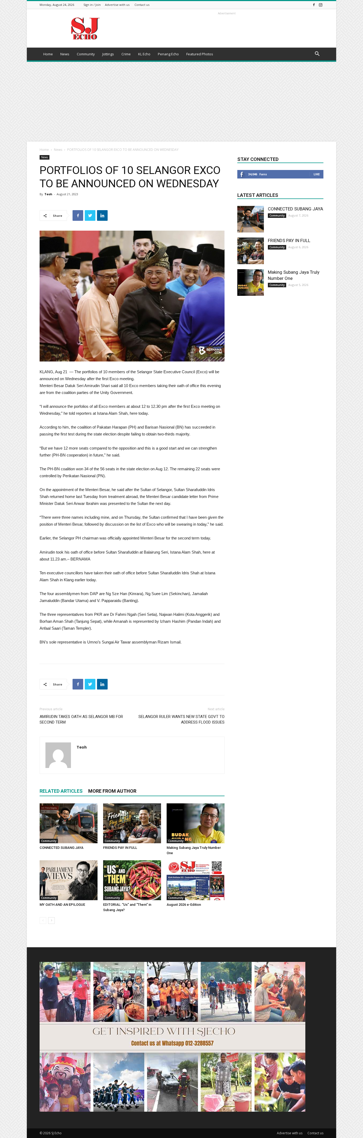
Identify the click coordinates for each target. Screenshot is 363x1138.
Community (86, 54)
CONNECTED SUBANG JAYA (61, 848)
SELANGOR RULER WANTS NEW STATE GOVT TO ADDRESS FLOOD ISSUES (181, 719)
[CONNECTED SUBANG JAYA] (69, 823)
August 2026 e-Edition (184, 905)
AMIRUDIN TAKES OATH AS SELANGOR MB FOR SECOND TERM (81, 719)
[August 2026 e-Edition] (196, 880)
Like (317, 174)
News (64, 54)
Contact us (141, 5)
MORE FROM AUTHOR (112, 791)
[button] (317, 54)
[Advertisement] (181, 101)
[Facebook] (314, 4)
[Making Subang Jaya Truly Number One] (196, 823)
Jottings (108, 54)
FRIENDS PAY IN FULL (120, 848)
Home (48, 54)
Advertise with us (117, 5)
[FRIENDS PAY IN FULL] (132, 823)
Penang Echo (168, 54)
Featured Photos (199, 54)
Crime (126, 54)
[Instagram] (320, 4)
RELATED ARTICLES (61, 791)
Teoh (48, 194)
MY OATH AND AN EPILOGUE (62, 905)
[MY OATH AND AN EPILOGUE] (69, 880)
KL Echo (144, 54)
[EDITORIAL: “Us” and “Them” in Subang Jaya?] (132, 880)
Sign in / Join (92, 5)
